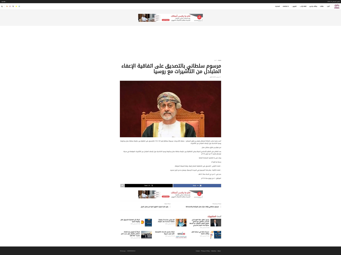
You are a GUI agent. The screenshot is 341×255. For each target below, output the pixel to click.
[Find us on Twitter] (13, 6)
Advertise (213, 251)
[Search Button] (2, 6)
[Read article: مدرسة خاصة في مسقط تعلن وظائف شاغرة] (215, 235)
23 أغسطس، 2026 (169, 236)
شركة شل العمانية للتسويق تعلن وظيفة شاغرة (130, 220)
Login (2, 2)
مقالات (322, 6)
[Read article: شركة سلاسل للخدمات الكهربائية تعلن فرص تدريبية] (181, 235)
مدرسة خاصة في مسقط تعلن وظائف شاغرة (200, 233)
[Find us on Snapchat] (16, 6)
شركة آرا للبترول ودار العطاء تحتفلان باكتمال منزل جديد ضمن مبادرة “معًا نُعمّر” (130, 234)
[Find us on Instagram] (10, 6)
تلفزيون (295, 6)
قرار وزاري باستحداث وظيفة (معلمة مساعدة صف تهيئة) (166, 220)
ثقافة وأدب (303, 6)
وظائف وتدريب (313, 6)
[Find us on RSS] (7, 6)
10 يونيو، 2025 (217, 77)
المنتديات (277, 6)
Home (219, 60)
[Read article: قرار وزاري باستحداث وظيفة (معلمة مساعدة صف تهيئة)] (181, 222)
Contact (198, 251)
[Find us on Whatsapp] (19, 6)
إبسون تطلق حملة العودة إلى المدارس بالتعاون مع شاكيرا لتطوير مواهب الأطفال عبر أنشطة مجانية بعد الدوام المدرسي (199, 222)
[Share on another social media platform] (122, 185)
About (219, 251)
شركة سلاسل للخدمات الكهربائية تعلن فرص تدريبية (164, 233)
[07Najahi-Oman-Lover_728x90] (170, 18)
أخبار (328, 6)
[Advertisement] (170, 40)
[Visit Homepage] (337, 6)
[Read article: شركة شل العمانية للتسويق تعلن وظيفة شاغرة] (146, 222)
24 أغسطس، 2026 (204, 228)
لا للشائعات (286, 6)
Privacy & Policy (205, 251)
